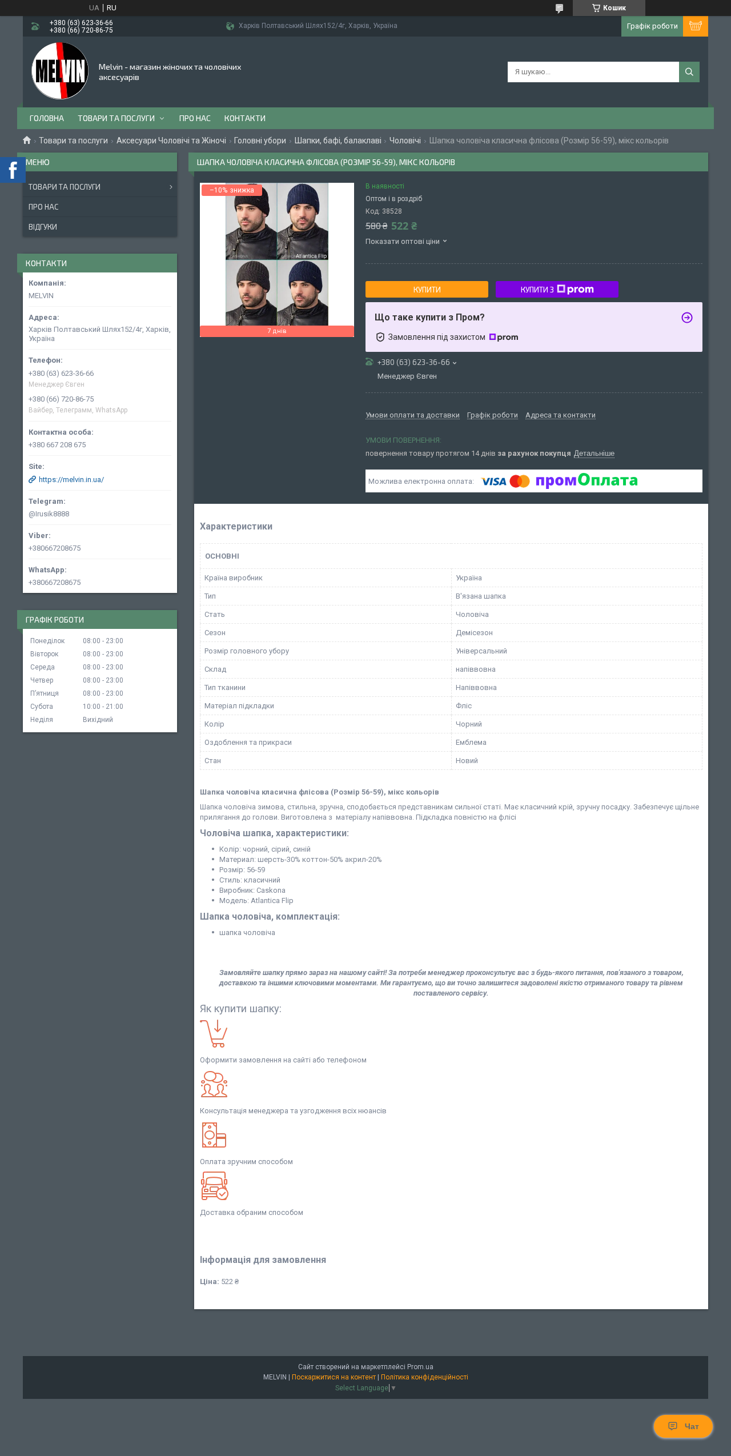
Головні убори (260, 140)
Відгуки (43, 226)
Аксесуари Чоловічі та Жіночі (171, 140)
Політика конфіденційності (424, 1377)
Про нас (195, 118)
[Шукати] (689, 72)
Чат (692, 1426)
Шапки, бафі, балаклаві (338, 140)
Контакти (245, 118)
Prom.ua (420, 1367)
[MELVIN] (60, 70)
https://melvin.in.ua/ (71, 479)
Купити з (537, 289)
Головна (47, 118)
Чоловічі (405, 140)
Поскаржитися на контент (334, 1377)
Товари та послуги (116, 118)
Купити (427, 289)
